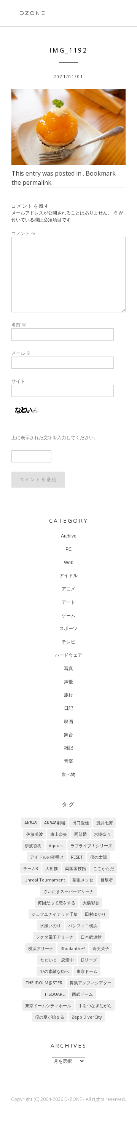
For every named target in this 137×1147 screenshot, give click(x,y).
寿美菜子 (100, 948)
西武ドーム (82, 994)
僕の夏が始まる (49, 1017)
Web (68, 562)
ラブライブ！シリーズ (91, 845)
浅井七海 (104, 822)
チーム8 (30, 868)
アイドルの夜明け (47, 857)
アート (68, 602)
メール (21, 353)
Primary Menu (113, 14)
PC (68, 549)
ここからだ (103, 868)
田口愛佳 (80, 822)
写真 (68, 668)
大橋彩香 (91, 902)
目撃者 (106, 880)
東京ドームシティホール (48, 1005)
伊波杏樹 (33, 845)
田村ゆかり (95, 914)
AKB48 (30, 822)
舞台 (68, 734)
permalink (36, 182)
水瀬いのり (50, 925)
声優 (68, 682)
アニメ (68, 589)
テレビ (68, 642)
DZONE (32, 13)
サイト (18, 381)
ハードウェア (68, 655)
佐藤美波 (34, 834)
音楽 (68, 761)
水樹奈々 (102, 834)
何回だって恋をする (56, 902)
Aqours (56, 845)
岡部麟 (80, 834)
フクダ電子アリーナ (54, 937)
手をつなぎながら (95, 1005)
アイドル (68, 575)
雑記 (68, 747)
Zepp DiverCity (87, 1017)
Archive (68, 536)
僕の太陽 (98, 857)
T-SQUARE (54, 994)
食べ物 (68, 774)
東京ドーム (86, 971)
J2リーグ (89, 960)
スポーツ (68, 628)
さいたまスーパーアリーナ (68, 891)
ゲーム (68, 615)
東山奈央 (58, 834)
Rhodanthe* (73, 948)
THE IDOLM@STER (43, 982)
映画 (68, 721)
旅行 (68, 694)
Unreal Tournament (44, 880)
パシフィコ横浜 (82, 925)
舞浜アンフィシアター (91, 982)
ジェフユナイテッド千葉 (55, 914)
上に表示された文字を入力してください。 (54, 437)
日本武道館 (91, 937)
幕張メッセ (82, 880)
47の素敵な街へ (54, 971)
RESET (77, 857)
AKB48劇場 (54, 822)
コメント (23, 233)
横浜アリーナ (40, 948)
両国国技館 (75, 868)
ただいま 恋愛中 (57, 960)
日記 (68, 708)
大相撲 (51, 868)
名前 (18, 325)
